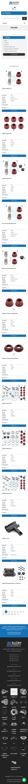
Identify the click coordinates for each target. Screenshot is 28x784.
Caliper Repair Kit (7, 88)
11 (12, 614)
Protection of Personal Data (14, 779)
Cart (15, 9)
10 (9, 614)
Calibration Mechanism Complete (11, 583)
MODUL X (6, 45)
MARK (5, 40)
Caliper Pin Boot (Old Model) (10, 313)
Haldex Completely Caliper (10, 51)
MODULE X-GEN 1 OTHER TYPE (11, 49)
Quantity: (4, 107)
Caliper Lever (5, 538)
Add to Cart (14, 110)
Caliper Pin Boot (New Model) (10, 358)
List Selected (14, 54)
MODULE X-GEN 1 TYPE (9, 47)
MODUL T (6, 42)
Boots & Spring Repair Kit (9, 223)
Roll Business (17, 781)
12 (15, 614)
